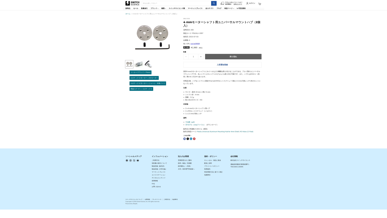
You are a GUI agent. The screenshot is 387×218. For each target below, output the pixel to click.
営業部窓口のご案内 (185, 160)
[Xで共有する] (188, 139)
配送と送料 (208, 163)
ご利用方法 (155, 160)
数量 (184, 52)
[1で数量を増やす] (200, 56)
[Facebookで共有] (184, 139)
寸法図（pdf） (190, 122)
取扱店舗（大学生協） (159, 169)
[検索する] (214, 3)
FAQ (153, 184)
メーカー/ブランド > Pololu (140, 72)
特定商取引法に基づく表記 (213, 172)
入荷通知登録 (222, 64)
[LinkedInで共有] (191, 139)
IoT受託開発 (241, 8)
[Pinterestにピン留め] (194, 139)
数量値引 (144, 8)
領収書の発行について (159, 163)
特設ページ (228, 8)
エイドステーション (158, 175)
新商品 (127, 8)
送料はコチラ (238, 4)
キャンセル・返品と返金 (212, 160)
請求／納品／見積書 (185, 163)
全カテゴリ (209, 8)
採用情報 (155, 181)
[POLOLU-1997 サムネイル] (129, 64)
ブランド (154, 8)
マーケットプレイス (195, 8)
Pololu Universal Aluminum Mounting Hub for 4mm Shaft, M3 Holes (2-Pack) (225, 131)
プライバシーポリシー (211, 166)
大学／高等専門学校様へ (186, 169)
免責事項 (207, 175)
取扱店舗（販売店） (158, 166)
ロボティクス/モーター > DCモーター (144, 78)
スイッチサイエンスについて (134, 199)
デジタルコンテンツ (158, 178)
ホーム (127, 14)
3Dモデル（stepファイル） (195, 125)
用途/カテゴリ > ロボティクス (141, 89)
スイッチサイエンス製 (177, 8)
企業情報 (147, 199)
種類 (163, 8)
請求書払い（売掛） (185, 166)
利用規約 (207, 169)
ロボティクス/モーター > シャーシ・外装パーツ (148, 83)
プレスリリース (156, 199)
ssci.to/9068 (195, 44)
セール (135, 8)
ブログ (219, 8)
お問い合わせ (156, 187)
